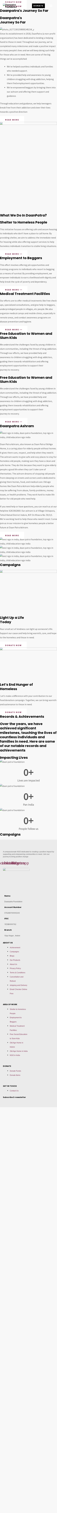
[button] (38, 5)
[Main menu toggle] (51, 6)
